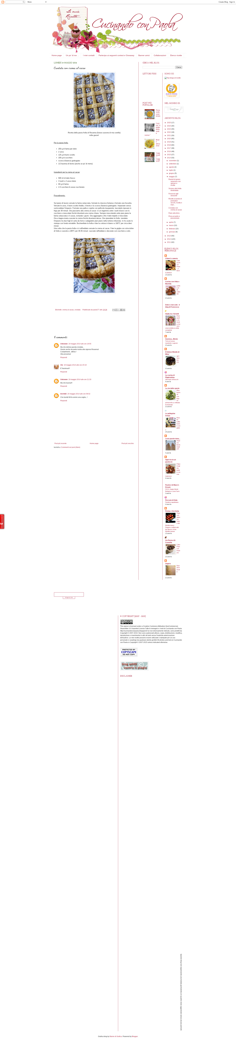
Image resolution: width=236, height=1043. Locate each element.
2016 (169, 151)
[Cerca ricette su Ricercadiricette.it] (173, 78)
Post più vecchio (128, 443)
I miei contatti (89, 55)
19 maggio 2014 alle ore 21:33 (79, 379)
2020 (169, 139)
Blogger (135, 1036)
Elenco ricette (176, 55)
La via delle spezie (172, 388)
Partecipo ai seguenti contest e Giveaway (116, 55)
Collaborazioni (160, 55)
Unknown (64, 344)
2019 (169, 142)
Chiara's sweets (171, 258)
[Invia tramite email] (113, 310)
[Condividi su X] (118, 310)
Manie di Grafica (116, 1036)
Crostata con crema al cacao (175, 209)
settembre (173, 164)
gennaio (172, 232)
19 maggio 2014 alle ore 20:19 (75, 365)
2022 (169, 132)
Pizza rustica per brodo (158, 113)
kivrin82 (63, 394)
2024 (169, 126)
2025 (169, 123)
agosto (171, 167)
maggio (172, 177)
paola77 (96, 310)
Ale (61, 365)
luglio (171, 170)
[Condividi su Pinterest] (124, 310)
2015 (169, 155)
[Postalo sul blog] (116, 310)
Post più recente (60, 443)
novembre (173, 161)
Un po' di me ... (72, 55)
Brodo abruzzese (158, 143)
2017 (169, 148)
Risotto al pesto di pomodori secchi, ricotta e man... (175, 202)
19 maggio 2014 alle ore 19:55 (79, 344)
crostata (77, 310)
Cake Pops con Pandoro (178, 548)
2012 (169, 239)
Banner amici (144, 55)
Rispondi (63, 357)
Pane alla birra (174, 213)
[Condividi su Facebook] (121, 310)
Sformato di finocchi (171, 379)
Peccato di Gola (171, 500)
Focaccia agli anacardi (173, 195)
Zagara (168, 564)
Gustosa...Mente (171, 339)
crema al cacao (68, 310)
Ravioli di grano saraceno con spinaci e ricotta (175, 182)
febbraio (172, 229)
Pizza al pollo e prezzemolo (174, 217)
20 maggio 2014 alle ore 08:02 (78, 394)
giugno (172, 173)
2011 (169, 242)
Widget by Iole (69, 597)
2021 (169, 135)
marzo (171, 225)
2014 (169, 158)
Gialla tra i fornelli (172, 314)
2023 (169, 129)
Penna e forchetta (172, 511)
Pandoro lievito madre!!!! (178, 445)
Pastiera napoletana (171, 502)
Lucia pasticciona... (172, 439)
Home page (57, 55)
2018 (169, 145)
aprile (171, 222)
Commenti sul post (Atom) (70, 447)
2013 (169, 236)
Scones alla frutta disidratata (175, 189)
